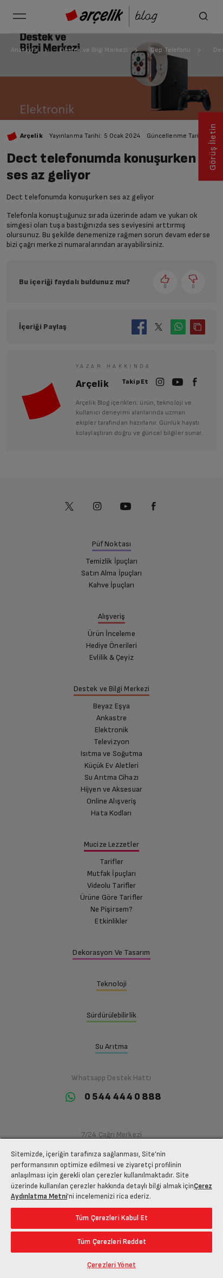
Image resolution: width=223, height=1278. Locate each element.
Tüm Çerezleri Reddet (111, 1241)
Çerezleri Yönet (111, 1265)
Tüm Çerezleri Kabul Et (111, 1218)
